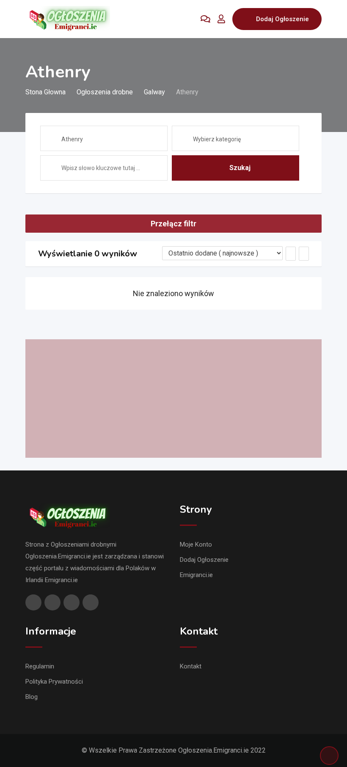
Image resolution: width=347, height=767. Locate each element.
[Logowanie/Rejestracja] (221, 19)
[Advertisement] (173, 398)
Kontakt (190, 666)
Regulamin (39, 666)
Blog (31, 697)
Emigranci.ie (196, 575)
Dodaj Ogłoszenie (282, 19)
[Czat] (205, 19)
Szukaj (240, 168)
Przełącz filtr (173, 223)
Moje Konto (196, 544)
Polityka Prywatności (54, 681)
